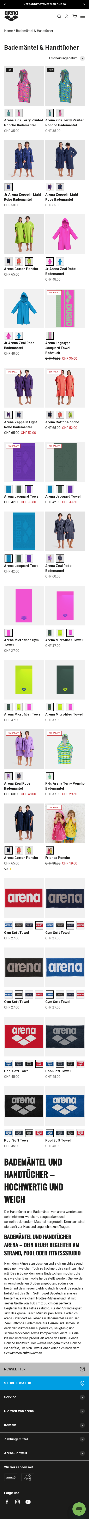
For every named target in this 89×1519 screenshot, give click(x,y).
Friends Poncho (57, 858)
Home (8, 31)
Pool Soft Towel (16, 1071)
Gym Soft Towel (16, 933)
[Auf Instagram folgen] (17, 1502)
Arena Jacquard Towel (21, 496)
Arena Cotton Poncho (21, 269)
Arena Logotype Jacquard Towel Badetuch (58, 348)
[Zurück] (5, 4)
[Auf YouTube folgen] (28, 1502)
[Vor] (84, 4)
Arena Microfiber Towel (64, 640)
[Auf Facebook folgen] (7, 1502)
